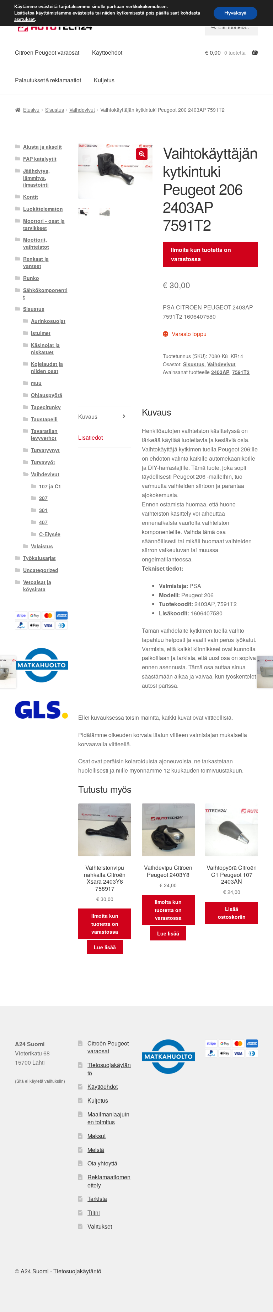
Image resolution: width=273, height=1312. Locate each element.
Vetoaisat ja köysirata (37, 585)
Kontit (30, 196)
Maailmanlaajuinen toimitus (108, 1118)
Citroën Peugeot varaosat (47, 52)
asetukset (24, 19)
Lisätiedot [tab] (90, 437)
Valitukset (99, 1226)
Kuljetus (104, 80)
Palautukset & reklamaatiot (48, 80)
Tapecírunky (46, 407)
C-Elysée (49, 534)
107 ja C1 (50, 486)
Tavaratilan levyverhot (44, 434)
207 (43, 497)
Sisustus (54, 109)
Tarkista (97, 1199)
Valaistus (42, 546)
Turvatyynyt (45, 450)
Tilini (93, 1212)
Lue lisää (105, 947)
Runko (31, 277)
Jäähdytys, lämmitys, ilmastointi (36, 177)
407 (43, 522)
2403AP (220, 371)
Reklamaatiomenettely (108, 1181)
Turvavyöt (43, 462)
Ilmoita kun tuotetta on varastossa (201, 254)
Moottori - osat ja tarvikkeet (44, 224)
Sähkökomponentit (45, 293)
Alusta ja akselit (42, 146)
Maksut (96, 1136)
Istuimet (40, 332)
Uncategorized (40, 569)
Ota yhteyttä (102, 1163)
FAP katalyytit (40, 158)
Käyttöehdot (107, 52)
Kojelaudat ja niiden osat (47, 367)
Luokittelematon (43, 208)
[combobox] (231, 26)
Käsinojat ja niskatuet (45, 348)
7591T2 (241, 371)
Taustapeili (44, 419)
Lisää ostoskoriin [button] (232, 913)
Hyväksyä (235, 13)
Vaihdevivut (82, 109)
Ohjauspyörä (46, 395)
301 (43, 510)
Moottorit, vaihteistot (36, 243)
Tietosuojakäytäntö (109, 1069)
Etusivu (31, 109)
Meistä (95, 1150)
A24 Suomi (35, 1271)
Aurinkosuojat (48, 320)
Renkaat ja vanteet (36, 262)
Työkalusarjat (39, 557)
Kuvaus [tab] (87, 416)
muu (36, 382)
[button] (142, 154)
